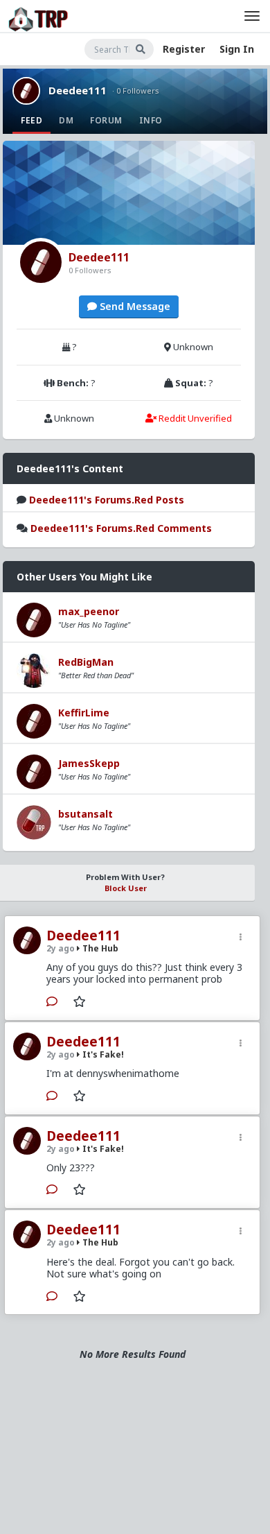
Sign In (236, 48)
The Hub (99, 948)
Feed (31, 120)
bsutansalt (85, 813)
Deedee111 (77, 90)
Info (151, 120)
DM (66, 120)
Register (184, 48)
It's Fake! (102, 1054)
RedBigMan (86, 662)
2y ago (60, 948)
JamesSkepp (89, 763)
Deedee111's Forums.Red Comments (121, 528)
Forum (106, 120)
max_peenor (88, 611)
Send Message (133, 306)
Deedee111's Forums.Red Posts (106, 499)
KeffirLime (83, 712)
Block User (126, 888)
